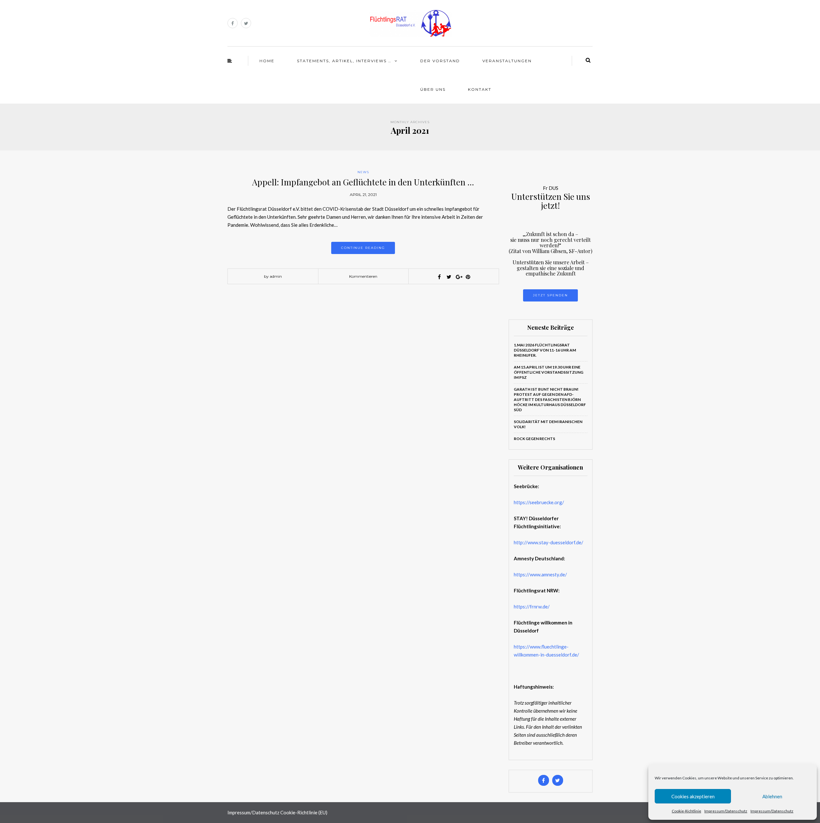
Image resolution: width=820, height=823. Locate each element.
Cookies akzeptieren (693, 796)
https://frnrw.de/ (532, 606)
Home (267, 60)
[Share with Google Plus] (458, 276)
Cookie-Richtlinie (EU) (303, 812)
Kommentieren (363, 276)
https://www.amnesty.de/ (540, 574)
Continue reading (363, 248)
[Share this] (439, 276)
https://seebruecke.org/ (539, 502)
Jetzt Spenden (550, 295)
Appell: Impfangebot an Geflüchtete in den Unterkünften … (363, 182)
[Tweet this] (448, 276)
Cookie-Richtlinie (686, 811)
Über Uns (433, 89)
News (363, 172)
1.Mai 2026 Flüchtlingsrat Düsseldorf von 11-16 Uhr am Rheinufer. (545, 350)
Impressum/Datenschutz (725, 811)
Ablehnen (772, 796)
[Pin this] (468, 276)
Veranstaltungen (507, 60)
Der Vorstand (440, 60)
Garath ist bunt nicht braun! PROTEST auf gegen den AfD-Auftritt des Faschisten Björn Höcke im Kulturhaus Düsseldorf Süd (550, 399)
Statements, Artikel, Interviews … (344, 60)
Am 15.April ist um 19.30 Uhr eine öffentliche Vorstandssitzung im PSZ (548, 372)
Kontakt (479, 89)
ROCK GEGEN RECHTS (534, 438)
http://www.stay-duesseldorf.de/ (548, 542)
